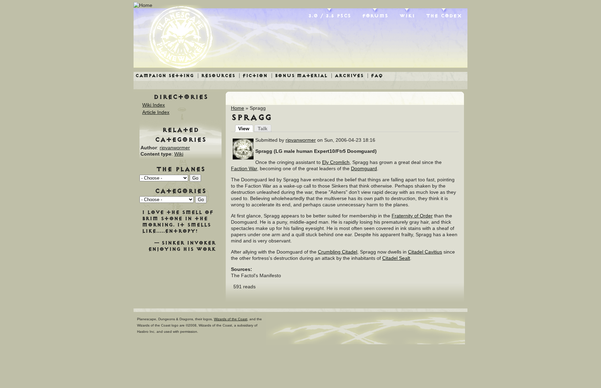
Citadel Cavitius (425, 252)
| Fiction (253, 76)
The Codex (444, 16)
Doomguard (364, 168)
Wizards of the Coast (230, 319)
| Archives (347, 76)
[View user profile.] (243, 157)
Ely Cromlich (336, 162)
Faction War (244, 168)
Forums (375, 16)
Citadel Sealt (396, 258)
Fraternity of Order (412, 215)
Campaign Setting (164, 76)
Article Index (155, 112)
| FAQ (375, 76)
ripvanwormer (301, 140)
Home (237, 108)
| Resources (216, 76)
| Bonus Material (299, 76)
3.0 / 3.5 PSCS (329, 16)
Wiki (407, 16)
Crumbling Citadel (337, 252)
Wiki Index (153, 105)
